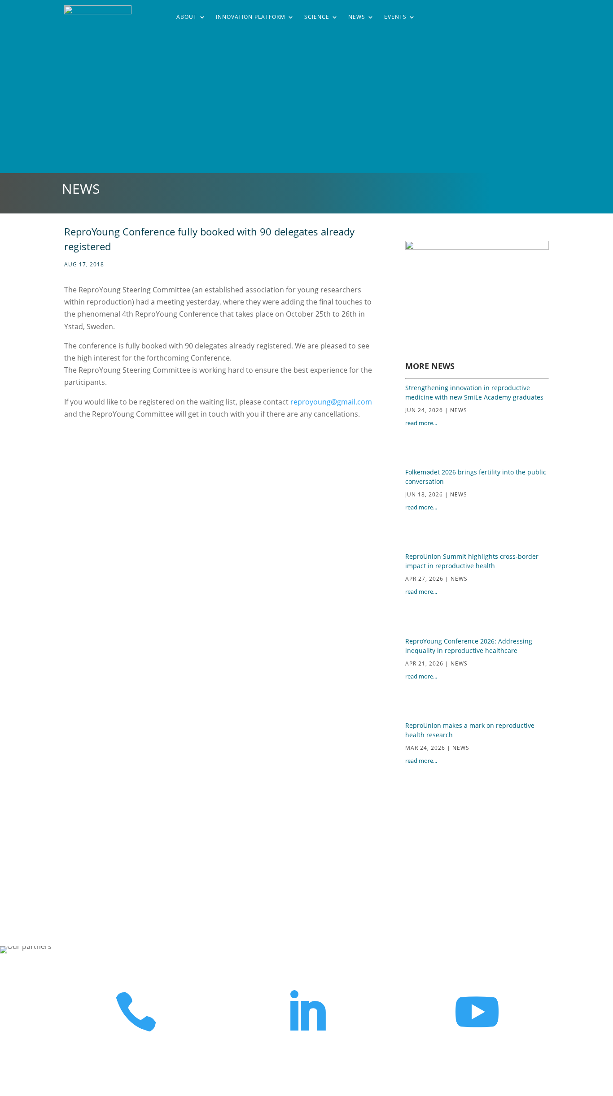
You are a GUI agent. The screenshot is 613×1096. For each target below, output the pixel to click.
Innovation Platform (250, 17)
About (186, 17)
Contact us (136, 1050)
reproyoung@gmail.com (331, 402)
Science (316, 17)
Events (395, 17)
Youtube (477, 1050)
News (356, 17)
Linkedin (306, 1050)
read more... (421, 423)
